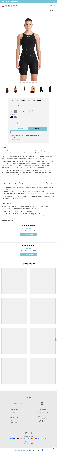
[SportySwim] (27, 5)
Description (5, 147)
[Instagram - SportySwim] (55, 10)
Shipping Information (14, 417)
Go (42, 403)
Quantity (12, 121)
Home (2, 10)
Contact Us (46, 412)
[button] (13, 132)
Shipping (18, 105)
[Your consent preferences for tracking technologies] (55, 339)
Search (14, 412)
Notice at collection (19, 450)
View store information (16, 139)
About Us (14, 414)
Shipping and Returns (7, 220)
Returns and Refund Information (14, 415)
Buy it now (38, 129)
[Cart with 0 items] (54, 6)
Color (13, 114)
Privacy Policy (14, 419)
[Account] (51, 6)
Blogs (14, 424)
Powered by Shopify (28, 443)
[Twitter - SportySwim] (50, 10)
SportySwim (30, 441)
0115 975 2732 (39, 412)
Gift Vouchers (14, 420)
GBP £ (27, 432)
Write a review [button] (28, 234)
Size (11, 109)
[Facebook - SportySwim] (52, 10)
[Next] (55, 89)
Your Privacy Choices (33, 450)
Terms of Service (14, 422)
